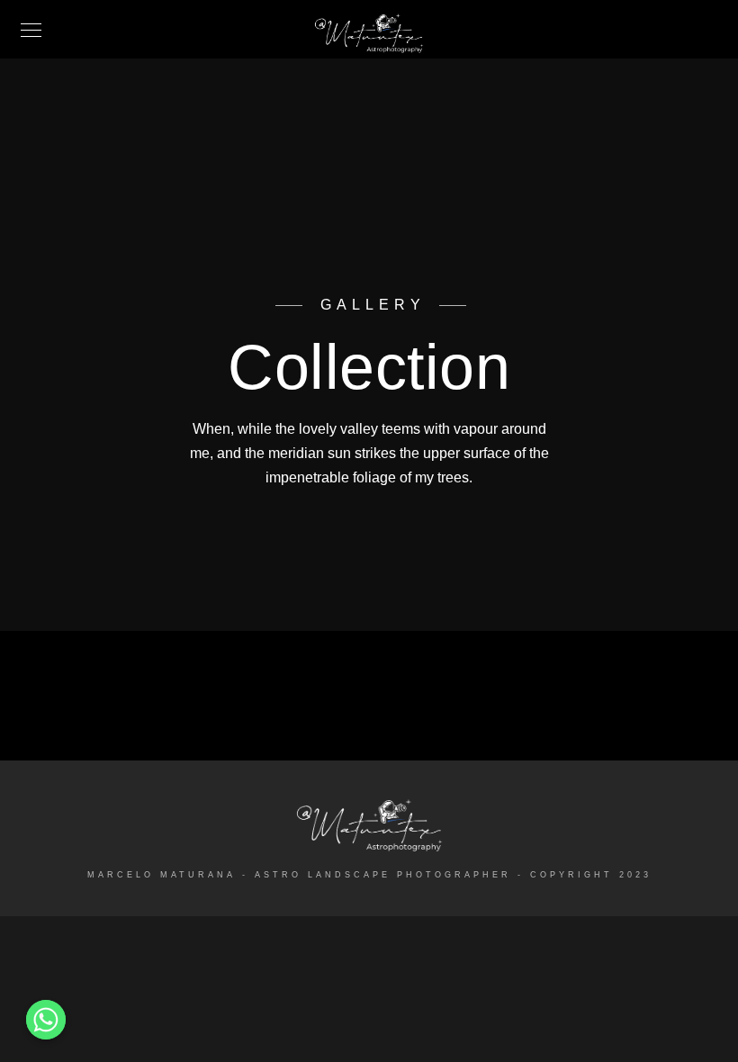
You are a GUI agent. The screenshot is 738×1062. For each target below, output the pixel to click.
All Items (369, 699)
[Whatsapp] (46, 1020)
